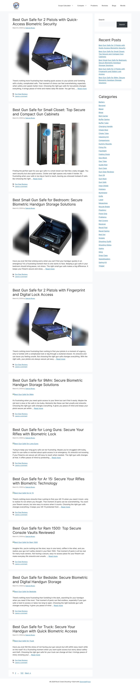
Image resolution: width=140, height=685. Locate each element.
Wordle (122, 6)
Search (101, 20)
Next (28, 673)
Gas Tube (103, 161)
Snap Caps (103, 255)
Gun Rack (103, 179)
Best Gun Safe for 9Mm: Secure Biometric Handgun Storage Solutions (48, 382)
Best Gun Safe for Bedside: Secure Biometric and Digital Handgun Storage (50, 579)
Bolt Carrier (103, 116)
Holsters (102, 189)
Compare (80, 6)
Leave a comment (21, 96)
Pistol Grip (103, 214)
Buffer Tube (103, 123)
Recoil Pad (103, 228)
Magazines (103, 203)
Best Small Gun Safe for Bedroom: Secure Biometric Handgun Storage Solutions (47, 202)
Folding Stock (104, 154)
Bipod (101, 109)
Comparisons (104, 140)
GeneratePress (85, 682)
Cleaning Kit (104, 137)
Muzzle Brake (104, 207)
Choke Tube (104, 133)
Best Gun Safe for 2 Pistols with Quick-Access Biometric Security (45, 21)
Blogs (114, 6)
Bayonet (102, 106)
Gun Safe (102, 182)
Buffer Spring (104, 119)
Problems (94, 6)
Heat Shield (103, 186)
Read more (82, 89)
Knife (101, 196)
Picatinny (102, 210)
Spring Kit (103, 262)
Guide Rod (103, 165)
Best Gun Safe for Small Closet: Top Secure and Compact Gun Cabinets (49, 112)
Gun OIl (102, 175)
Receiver (102, 224)
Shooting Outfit (105, 242)
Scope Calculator (64, 6)
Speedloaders (104, 259)
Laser (101, 200)
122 (22, 673)
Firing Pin (102, 147)
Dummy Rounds (105, 144)
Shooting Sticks (105, 245)
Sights (101, 248)
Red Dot (102, 235)
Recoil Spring (104, 231)
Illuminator (103, 193)
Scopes (102, 238)
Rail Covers (103, 221)
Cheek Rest (103, 130)
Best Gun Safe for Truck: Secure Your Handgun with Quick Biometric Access (45, 629)
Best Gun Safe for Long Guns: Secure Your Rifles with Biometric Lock (48, 431)
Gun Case (103, 168)
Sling (101, 252)
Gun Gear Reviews (21, 94)
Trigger (101, 266)
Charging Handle (106, 126)
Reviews (105, 6)
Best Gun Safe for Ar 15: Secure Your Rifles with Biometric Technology (48, 481)
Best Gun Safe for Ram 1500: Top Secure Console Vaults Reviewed (47, 530)
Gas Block (103, 158)
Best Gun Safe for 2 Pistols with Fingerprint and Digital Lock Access (49, 292)
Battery (102, 102)
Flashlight (103, 151)
